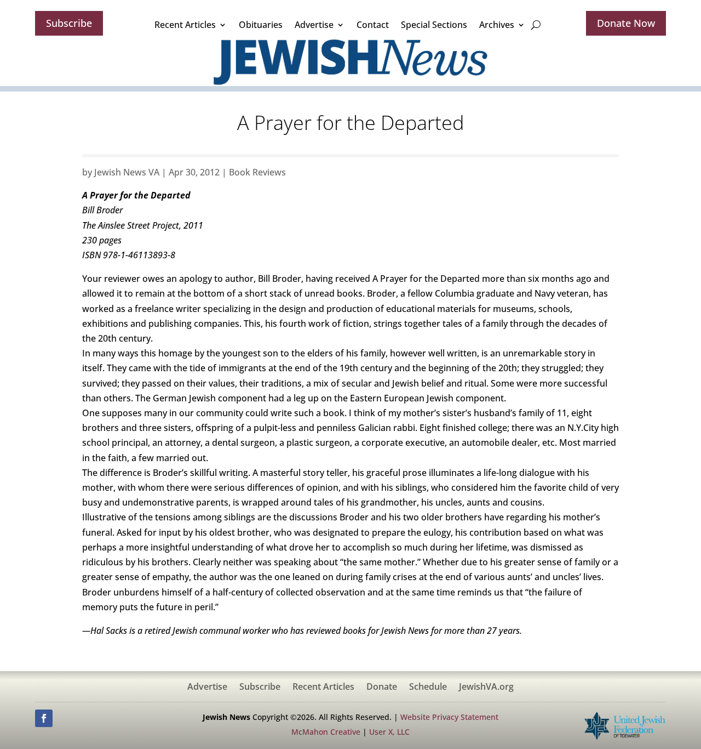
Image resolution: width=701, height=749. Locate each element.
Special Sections (434, 25)
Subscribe (69, 23)
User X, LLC (389, 732)
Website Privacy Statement (449, 717)
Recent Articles (185, 25)
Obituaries (261, 25)
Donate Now (626, 23)
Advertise (314, 25)
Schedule (428, 688)
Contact (373, 25)
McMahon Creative (325, 732)
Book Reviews (257, 172)
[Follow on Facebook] (44, 718)
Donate (381, 688)
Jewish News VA (126, 172)
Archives (496, 25)
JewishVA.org (486, 688)
